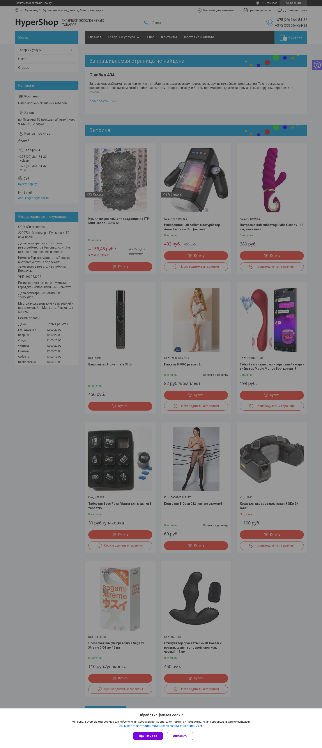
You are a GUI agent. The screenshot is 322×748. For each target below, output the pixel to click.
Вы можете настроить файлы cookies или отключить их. (159, 726)
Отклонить (180, 735)
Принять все (148, 735)
